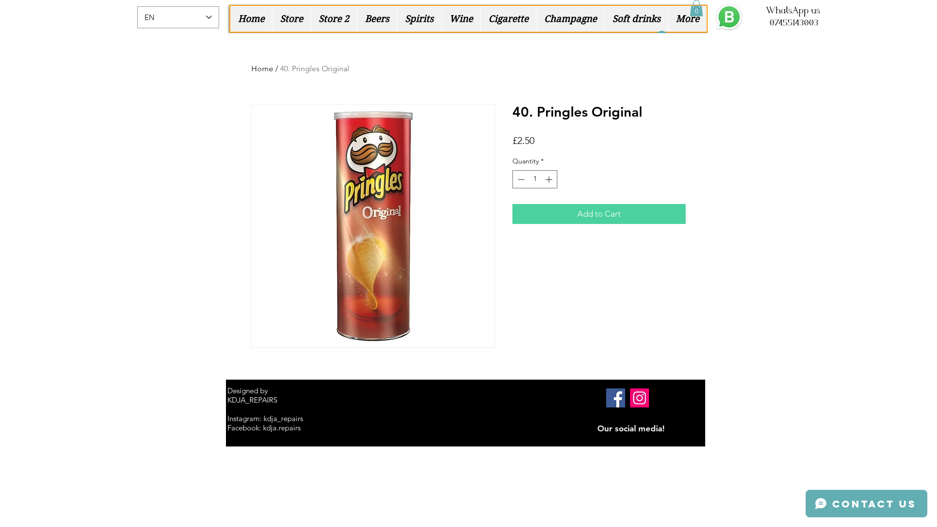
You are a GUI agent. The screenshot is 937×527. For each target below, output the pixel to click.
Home (262, 68)
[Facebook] (615, 397)
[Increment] (550, 179)
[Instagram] (639, 397)
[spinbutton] (535, 179)
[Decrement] (520, 179)
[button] (696, 8)
